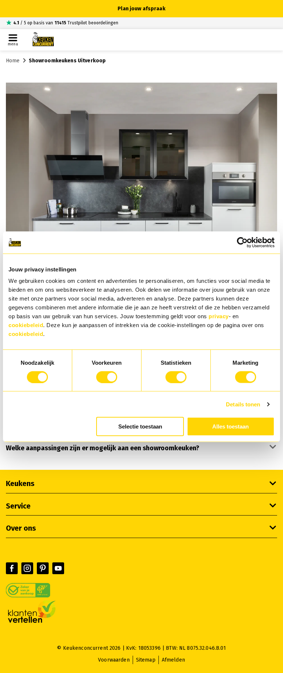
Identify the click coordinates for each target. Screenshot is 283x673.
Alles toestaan (230, 426)
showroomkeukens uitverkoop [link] (67, 61)
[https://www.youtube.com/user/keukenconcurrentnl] (58, 568)
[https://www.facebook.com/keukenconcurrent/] (12, 568)
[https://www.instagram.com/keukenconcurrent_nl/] (27, 568)
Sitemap (146, 660)
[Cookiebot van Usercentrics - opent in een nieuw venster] (242, 242)
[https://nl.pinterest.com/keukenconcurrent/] (43, 568)
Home (13, 61)
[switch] (106, 377)
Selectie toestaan (140, 426)
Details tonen (243, 404)
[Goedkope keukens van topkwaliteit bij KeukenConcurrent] (43, 40)
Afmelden (173, 660)
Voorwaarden (114, 660)
